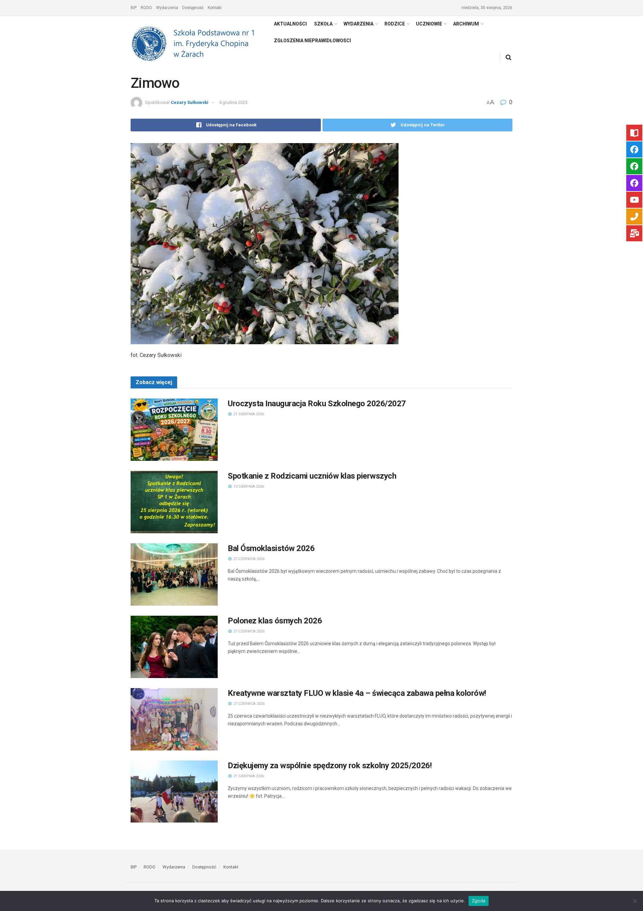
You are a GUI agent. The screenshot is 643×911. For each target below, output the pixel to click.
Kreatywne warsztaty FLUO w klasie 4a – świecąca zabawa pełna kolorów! (357, 693)
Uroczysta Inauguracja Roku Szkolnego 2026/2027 (317, 403)
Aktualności (290, 23)
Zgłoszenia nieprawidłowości (312, 40)
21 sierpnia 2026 (248, 414)
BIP (134, 7)
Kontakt (215, 7)
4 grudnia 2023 (233, 102)
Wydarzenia (167, 7)
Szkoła (323, 23)
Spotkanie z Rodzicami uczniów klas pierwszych (312, 476)
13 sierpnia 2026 (248, 486)
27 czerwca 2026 (248, 559)
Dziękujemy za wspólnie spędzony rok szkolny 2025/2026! (330, 765)
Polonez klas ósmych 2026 (275, 620)
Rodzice (394, 23)
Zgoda (478, 900)
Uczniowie (429, 23)
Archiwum (466, 23)
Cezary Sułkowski (189, 102)
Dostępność (193, 7)
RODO (146, 7)
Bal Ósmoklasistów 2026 (271, 548)
